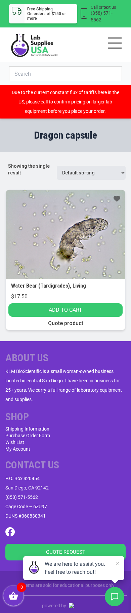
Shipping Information (27, 429)
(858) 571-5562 (21, 497)
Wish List (14, 442)
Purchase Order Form (27, 435)
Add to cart (65, 310)
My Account (17, 449)
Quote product (65, 323)
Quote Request (65, 552)
